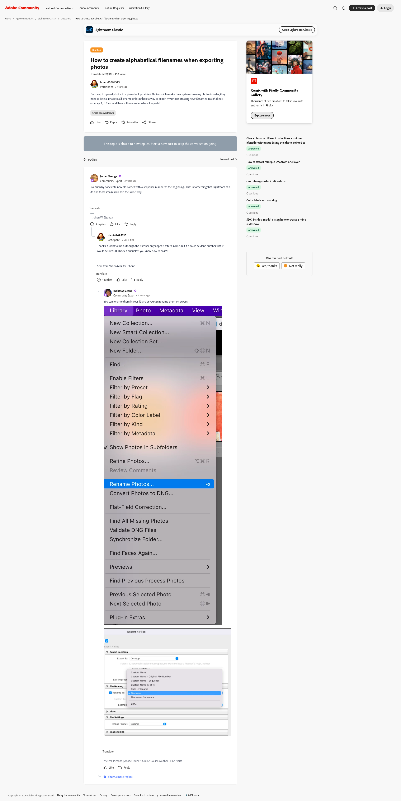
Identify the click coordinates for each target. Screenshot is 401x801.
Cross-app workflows (103, 112)
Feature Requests (114, 8)
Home (8, 18)
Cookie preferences (121, 795)
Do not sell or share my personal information (157, 795)
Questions (66, 18)
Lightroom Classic (47, 18)
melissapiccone (122, 291)
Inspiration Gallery (139, 8)
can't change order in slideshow (266, 181)
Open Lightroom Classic (297, 29)
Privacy (103, 795)
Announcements (89, 8)
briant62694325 (110, 82)
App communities (25, 18)
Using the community (68, 795)
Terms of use (89, 795)
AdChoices (193, 795)
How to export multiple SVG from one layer (273, 162)
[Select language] (343, 8)
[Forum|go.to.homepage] (22, 8)
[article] (160, 200)
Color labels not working (261, 200)
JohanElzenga (108, 176)
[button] (362, 8)
